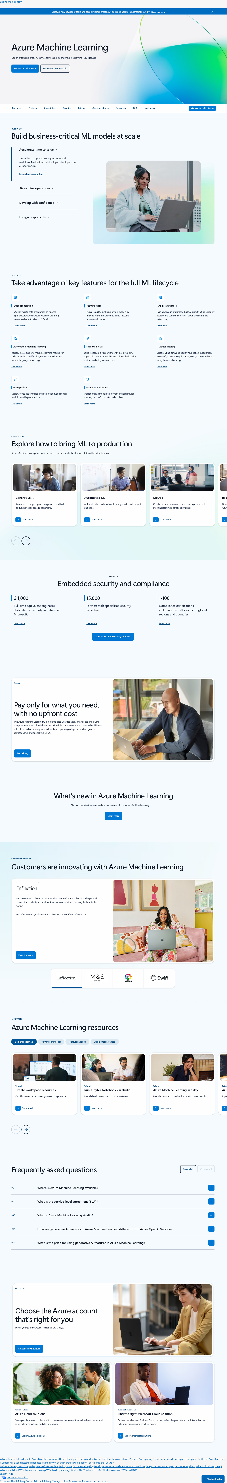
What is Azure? (7, 1458)
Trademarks (88, 1481)
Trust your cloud (87, 1458)
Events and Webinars (134, 1466)
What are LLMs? (94, 1470)
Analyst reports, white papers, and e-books (167, 1466)
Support (83, 1462)
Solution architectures (67, 1462)
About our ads (101, 1481)
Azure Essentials (103, 1458)
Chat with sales (214, 1479)
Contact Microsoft (35, 1481)
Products (133, 1458)
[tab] (24, 1042)
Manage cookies (60, 1481)
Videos (192, 1466)
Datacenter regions (68, 1458)
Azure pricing (145, 1458)
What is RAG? (130, 1470)
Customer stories (120, 1458)
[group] (44, 494)
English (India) (7, 1473)
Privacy (47, 1481)
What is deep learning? (58, 1470)
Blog (91, 1466)
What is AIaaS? (78, 1470)
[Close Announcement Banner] (211, 12)
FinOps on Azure (206, 1458)
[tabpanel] (113, 1093)
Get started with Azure (26, 1458)
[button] (66, 978)
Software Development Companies (17, 1466)
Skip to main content (11, 1)
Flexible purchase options (184, 1458)
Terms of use (75, 1481)
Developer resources (104, 1466)
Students (119, 1466)
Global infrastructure (48, 1458)
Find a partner (65, 1466)
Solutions (17, 1462)
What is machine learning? (33, 1470)
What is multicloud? (10, 1470)
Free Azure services (162, 1458)
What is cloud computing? (209, 1466)
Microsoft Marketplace (47, 1466)
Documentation (80, 1466)
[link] (16, 109)
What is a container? (113, 1470)
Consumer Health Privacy (12, 1481)
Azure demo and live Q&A (101, 1462)
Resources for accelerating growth (39, 1462)
